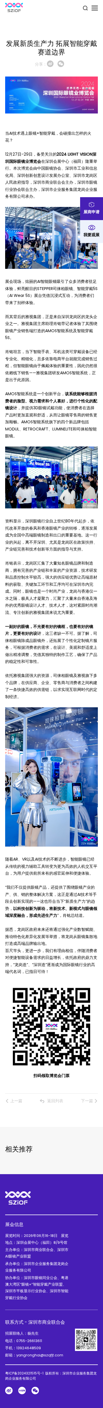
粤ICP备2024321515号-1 (24, 1373)
